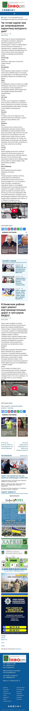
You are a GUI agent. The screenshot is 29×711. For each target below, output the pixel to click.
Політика (6, 689)
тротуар (10, 408)
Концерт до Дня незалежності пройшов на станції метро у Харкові (13, 489)
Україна (5, 687)
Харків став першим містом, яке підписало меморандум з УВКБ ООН (20, 269)
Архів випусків (23, 455)
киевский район (16, 406)
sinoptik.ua (18, 649)
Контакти (19, 699)
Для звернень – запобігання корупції (21, 689)
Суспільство (7, 693)
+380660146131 (10, 665)
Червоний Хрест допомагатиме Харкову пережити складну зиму (20, 281)
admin (6, 35)
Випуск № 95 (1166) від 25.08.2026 (14, 536)
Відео (5, 17)
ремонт (4, 408)
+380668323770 (10, 677)
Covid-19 (5, 691)
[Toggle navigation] (15, 13)
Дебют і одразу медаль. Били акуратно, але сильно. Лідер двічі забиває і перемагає (20, 295)
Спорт (5, 695)
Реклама (19, 697)
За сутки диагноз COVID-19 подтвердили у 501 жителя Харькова (7, 445)
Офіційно (6, 697)
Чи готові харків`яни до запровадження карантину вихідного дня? (22, 446)
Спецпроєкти (7, 701)
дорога (7, 406)
